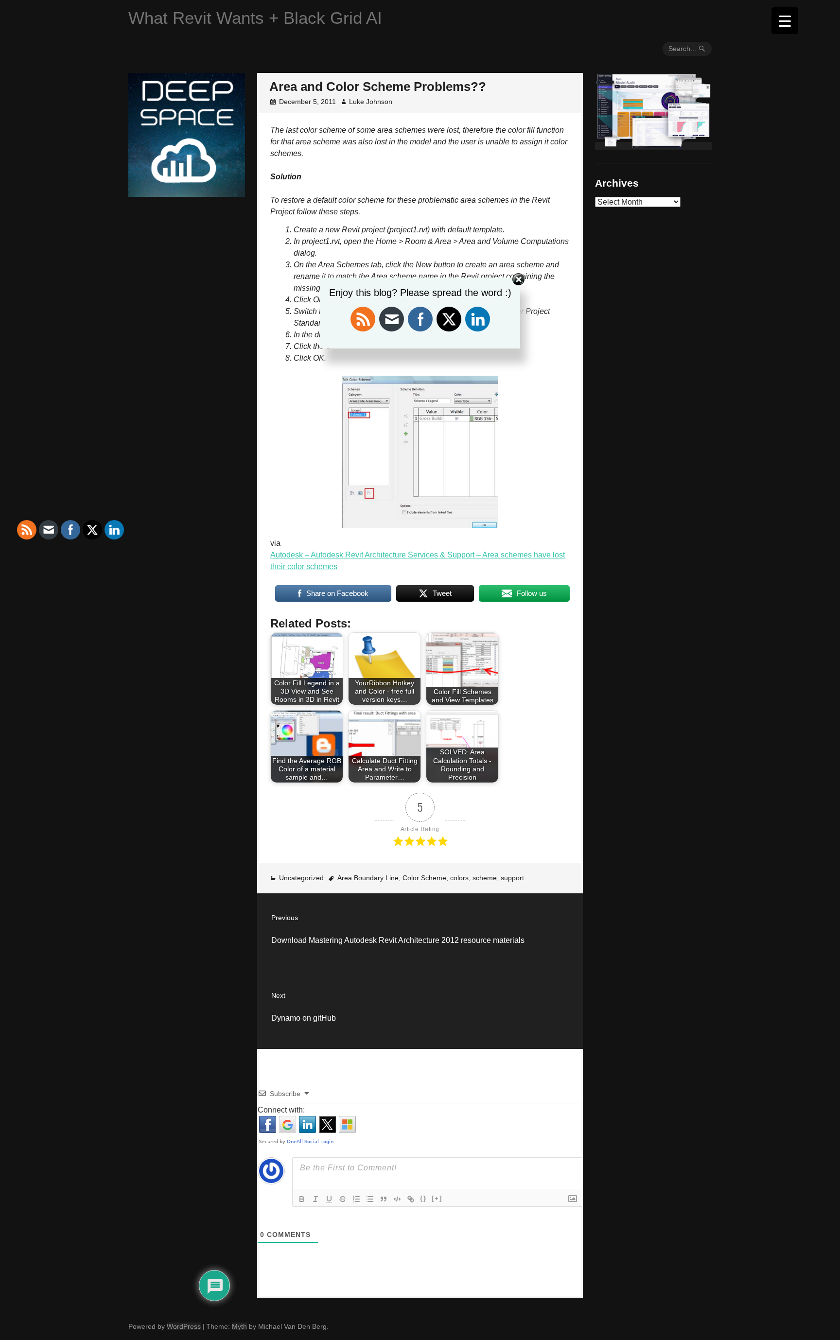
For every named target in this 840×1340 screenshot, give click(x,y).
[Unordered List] (370, 1199)
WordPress (184, 1326)
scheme (484, 878)
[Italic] (315, 1199)
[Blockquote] (383, 1199)
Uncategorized (301, 878)
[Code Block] (397, 1199)
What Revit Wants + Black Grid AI (255, 17)
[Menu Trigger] (784, 20)
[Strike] (343, 1199)
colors (459, 878)
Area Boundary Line (368, 878)
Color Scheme (424, 878)
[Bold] (302, 1199)
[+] (437, 1198)
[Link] (411, 1199)
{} (423, 1198)
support (512, 878)
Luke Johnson (370, 101)
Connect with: (281, 1110)
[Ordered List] (356, 1199)
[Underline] (329, 1199)
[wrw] (653, 146)
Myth (239, 1326)
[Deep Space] (186, 193)
